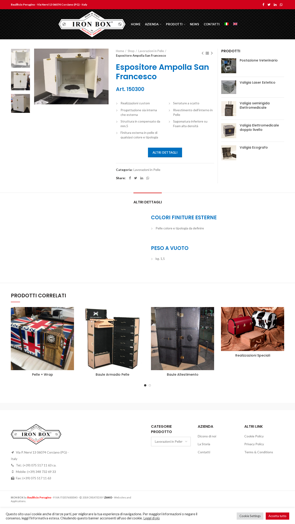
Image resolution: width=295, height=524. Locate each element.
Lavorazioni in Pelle (151, 51)
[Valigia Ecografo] (228, 152)
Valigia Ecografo (254, 147)
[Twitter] (269, 5)
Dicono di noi (207, 436)
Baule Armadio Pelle (112, 374)
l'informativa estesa (44, 518)
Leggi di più (151, 518)
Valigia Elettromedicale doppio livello (259, 127)
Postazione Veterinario (259, 60)
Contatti (204, 452)
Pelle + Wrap (42, 374)
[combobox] (171, 441)
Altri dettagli (165, 152)
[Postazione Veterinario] (228, 65)
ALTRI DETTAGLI (147, 202)
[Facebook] (263, 5)
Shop (131, 51)
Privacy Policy (254, 444)
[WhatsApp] (281, 5)
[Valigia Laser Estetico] (228, 87)
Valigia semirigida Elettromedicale (255, 105)
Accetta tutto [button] (277, 516)
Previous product (202, 53)
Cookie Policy (254, 436)
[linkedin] (275, 5)
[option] (20, 58)
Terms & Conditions (258, 452)
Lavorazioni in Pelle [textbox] (168, 441)
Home (120, 51)
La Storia (204, 444)
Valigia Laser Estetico (257, 82)
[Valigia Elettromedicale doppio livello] (228, 130)
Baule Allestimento (182, 374)
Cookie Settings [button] (250, 516)
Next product (211, 53)
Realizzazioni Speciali (252, 355)
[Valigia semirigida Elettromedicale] (228, 108)
